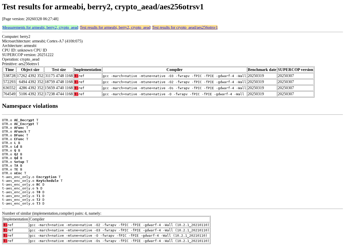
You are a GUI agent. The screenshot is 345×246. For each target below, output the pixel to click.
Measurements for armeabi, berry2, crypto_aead (40, 27)
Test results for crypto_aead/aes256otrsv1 (185, 27)
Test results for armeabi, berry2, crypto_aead (115, 27)
